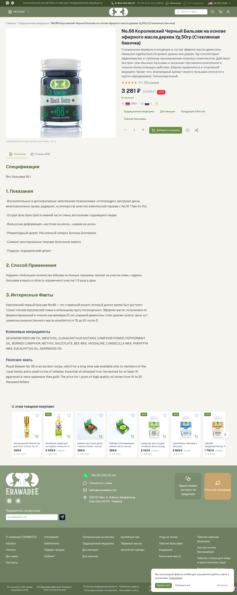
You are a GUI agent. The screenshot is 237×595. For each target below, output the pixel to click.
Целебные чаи (130, 536)
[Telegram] (12, 3)
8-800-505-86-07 (125, 3)
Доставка (12, 556)
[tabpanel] (77, 277)
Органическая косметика (98, 536)
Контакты (12, 562)
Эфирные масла (131, 543)
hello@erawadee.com (103, 490)
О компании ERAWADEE (21, 536)
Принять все (163, 585)
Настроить (222, 585)
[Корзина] (220, 12)
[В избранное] (37, 416)
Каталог (19, 11)
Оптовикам (51, 536)
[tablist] (77, 154)
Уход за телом (168, 536)
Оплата (11, 549)
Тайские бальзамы (135, 118)
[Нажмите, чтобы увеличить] (61, 83)
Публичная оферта (129, 586)
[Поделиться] (196, 130)
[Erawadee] (118, 12)
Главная (11, 23)
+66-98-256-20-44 (103, 475)
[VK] (7, 3)
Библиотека (51, 543)
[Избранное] (212, 12)
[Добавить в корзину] (37, 436)
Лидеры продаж (54, 549)
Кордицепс (166, 549)
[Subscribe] (62, 517)
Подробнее (175, 577)
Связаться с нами (100, 483)
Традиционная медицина (33, 23)
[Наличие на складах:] (156, 103)
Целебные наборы (132, 549)
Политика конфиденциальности (100, 586)
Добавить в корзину (168, 130)
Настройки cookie (128, 590)
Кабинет (49, 556)
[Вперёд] (225, 435)
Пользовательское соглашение (100, 590)
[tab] (17, 154)
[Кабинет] (228, 12)
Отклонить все (182, 585)
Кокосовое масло (170, 556)
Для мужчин (90, 556)
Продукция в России (193, 111)
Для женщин (167, 111)
